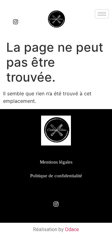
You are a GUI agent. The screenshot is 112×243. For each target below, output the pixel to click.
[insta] (15, 21)
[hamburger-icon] (102, 13)
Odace (72, 229)
